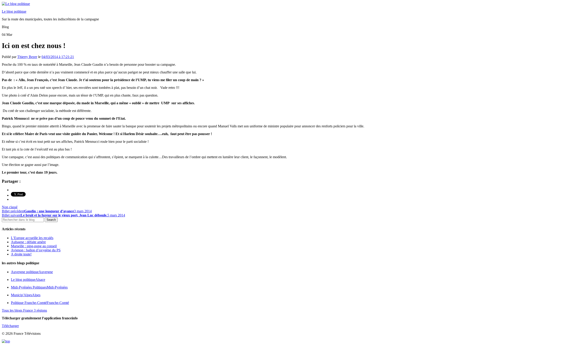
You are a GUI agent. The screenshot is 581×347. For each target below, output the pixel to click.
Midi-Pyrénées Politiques (39, 287)
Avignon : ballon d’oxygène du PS (36, 250)
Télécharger (10, 326)
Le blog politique (14, 11)
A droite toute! (21, 254)
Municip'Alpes (25, 295)
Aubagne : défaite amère (28, 242)
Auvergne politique (32, 272)
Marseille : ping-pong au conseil (34, 246)
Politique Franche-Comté (40, 303)
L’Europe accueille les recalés (32, 238)
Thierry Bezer (27, 57)
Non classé (9, 207)
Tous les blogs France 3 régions (24, 310)
